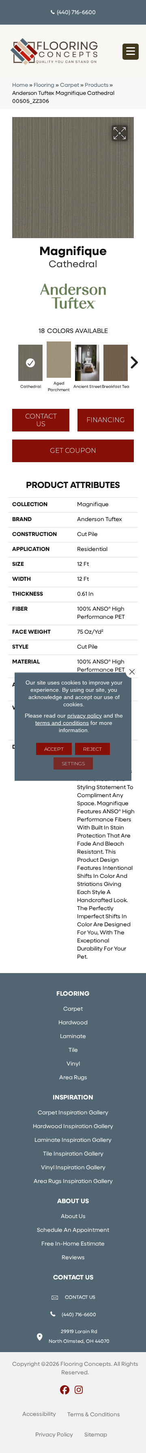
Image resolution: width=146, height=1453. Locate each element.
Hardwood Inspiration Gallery (73, 1127)
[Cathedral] (30, 363)
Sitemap (95, 1435)
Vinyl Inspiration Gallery (73, 1168)
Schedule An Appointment (73, 1230)
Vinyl (73, 1064)
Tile (73, 1050)
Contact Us (41, 420)
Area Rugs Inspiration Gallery (73, 1182)
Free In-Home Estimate (73, 1244)
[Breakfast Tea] (115, 363)
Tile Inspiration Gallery (73, 1154)
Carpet (69, 85)
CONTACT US (80, 1297)
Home (20, 85)
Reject (92, 749)
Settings (73, 763)
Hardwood (73, 1023)
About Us (73, 1217)
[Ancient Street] (87, 363)
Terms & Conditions (93, 1415)
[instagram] (79, 1390)
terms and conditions (62, 723)
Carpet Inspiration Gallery (73, 1113)
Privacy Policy (54, 1435)
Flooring (44, 85)
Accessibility (39, 1414)
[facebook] (65, 1390)
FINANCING (105, 420)
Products (96, 85)
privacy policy (84, 715)
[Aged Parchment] (59, 359)
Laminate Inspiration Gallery (73, 1140)
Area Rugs (73, 1078)
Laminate (73, 1037)
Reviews (73, 1258)
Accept (54, 749)
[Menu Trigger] (130, 52)
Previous (12, 358)
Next (134, 358)
